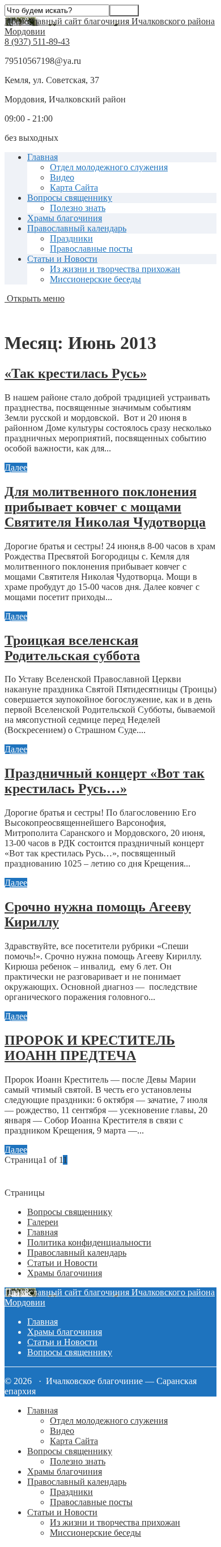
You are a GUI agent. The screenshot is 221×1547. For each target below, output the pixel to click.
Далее (16, 467)
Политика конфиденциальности (89, 1242)
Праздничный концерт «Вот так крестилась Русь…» (105, 781)
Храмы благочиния (64, 218)
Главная (42, 157)
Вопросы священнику (69, 197)
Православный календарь (76, 228)
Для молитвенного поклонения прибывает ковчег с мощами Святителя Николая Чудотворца (105, 506)
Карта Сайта (74, 187)
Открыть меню (35, 298)
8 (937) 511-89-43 (37, 41)
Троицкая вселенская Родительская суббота (72, 648)
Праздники (71, 238)
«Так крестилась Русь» (76, 373)
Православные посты (91, 248)
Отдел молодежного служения (109, 167)
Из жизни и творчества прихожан (115, 269)
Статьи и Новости (62, 259)
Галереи (42, 1222)
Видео (62, 177)
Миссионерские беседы (95, 279)
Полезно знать (77, 208)
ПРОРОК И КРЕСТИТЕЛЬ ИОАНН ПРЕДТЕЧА (90, 1048)
